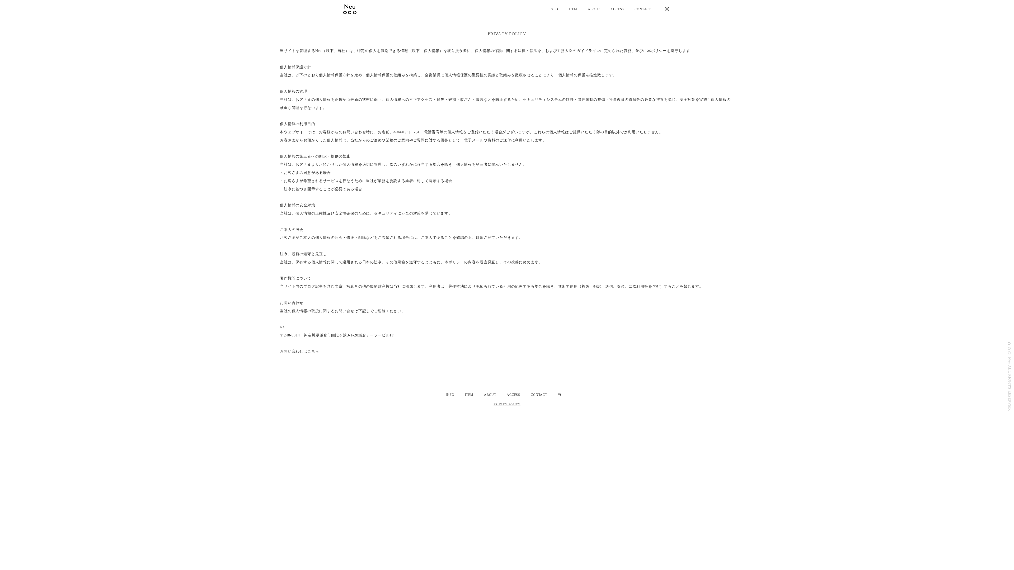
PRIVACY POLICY (507, 404)
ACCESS (617, 9)
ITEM (573, 9)
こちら (313, 351)
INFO (554, 9)
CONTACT (643, 9)
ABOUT (594, 9)
